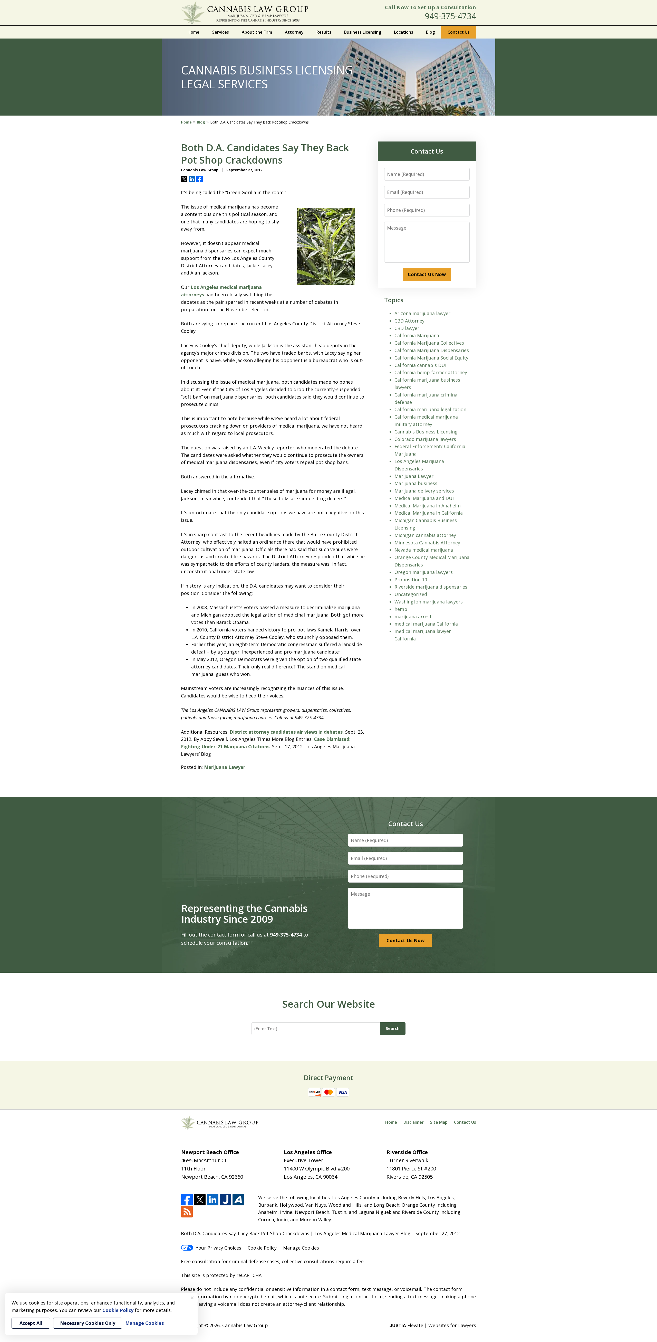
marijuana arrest (413, 616)
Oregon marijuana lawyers (423, 572)
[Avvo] (238, 1200)
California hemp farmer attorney (430, 372)
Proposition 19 (410, 580)
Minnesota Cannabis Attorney (427, 543)
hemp (400, 609)
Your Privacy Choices (218, 1248)
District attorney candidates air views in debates (286, 732)
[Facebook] (187, 1200)
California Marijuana (416, 335)
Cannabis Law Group (245, 1325)
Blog (430, 32)
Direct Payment (328, 1077)
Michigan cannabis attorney (425, 535)
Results (323, 32)
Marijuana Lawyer (224, 767)
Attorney (294, 32)
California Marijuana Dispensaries (431, 350)
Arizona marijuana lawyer (422, 313)
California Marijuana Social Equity (431, 358)
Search (393, 1028)
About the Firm (257, 32)
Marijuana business (415, 483)
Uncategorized (410, 594)
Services (220, 32)
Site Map (439, 1122)
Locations (403, 32)
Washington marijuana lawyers (428, 602)
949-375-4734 (450, 16)
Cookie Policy (262, 1248)
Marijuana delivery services (424, 491)
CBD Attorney (409, 321)
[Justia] (225, 1200)
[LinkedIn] (212, 1200)
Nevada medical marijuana (423, 550)
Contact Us (459, 32)
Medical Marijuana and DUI (424, 498)
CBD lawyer (406, 328)
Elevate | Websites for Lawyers (433, 1325)
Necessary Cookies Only (87, 1323)
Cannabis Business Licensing (426, 432)
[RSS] (187, 1212)
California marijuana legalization (430, 409)
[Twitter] (200, 1200)
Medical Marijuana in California (428, 513)
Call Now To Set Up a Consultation (430, 7)
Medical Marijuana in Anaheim (427, 506)
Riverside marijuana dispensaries (430, 587)
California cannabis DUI (420, 365)
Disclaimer (413, 1122)
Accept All (31, 1323)
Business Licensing (362, 32)
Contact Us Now (427, 274)
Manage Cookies (301, 1248)
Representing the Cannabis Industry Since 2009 (244, 913)
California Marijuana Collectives (429, 343)
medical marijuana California (426, 624)
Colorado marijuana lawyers (425, 439)
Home (193, 32)
